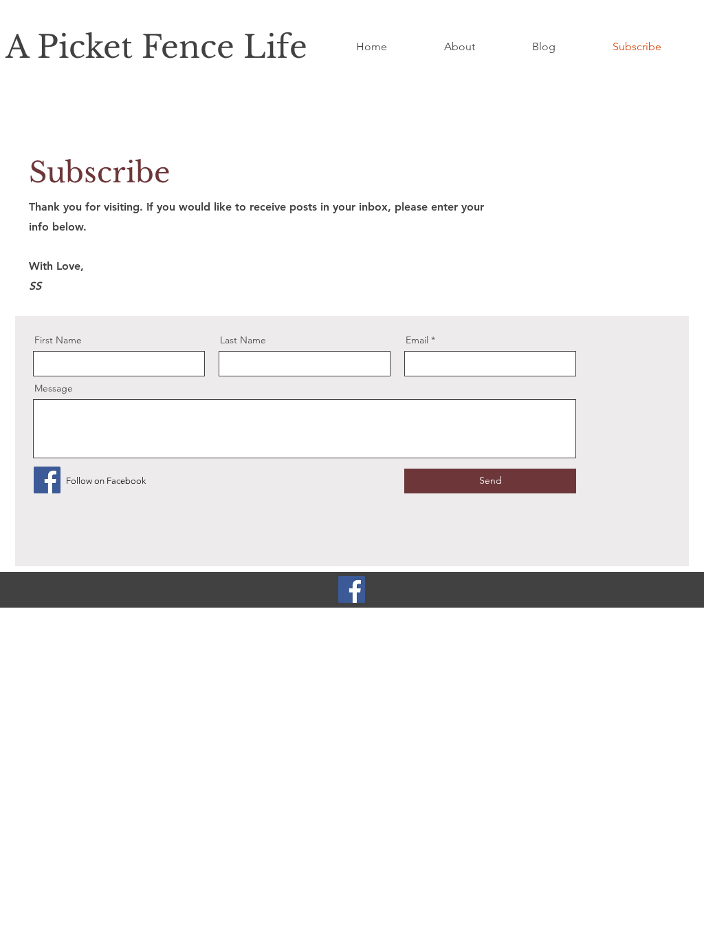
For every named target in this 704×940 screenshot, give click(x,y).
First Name (58, 340)
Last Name (243, 340)
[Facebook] (47, 480)
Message (53, 388)
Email (417, 340)
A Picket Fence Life (156, 47)
